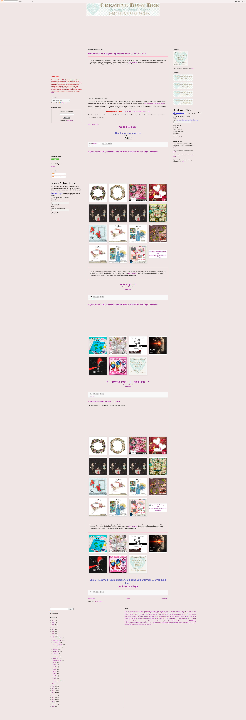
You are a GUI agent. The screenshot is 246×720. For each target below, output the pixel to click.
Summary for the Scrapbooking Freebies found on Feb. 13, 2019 (117, 53)
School (152, 621)
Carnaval (147, 613)
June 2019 (56, 651)
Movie (194, 616)
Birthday (163, 611)
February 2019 (57, 660)
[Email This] (103, 144)
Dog (136, 614)
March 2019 (56, 658)
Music (126, 618)
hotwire (136, 624)
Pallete (144, 618)
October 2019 (56, 642)
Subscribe (185, 621)
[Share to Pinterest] (111, 144)
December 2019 (57, 638)
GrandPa (146, 616)
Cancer (140, 613)
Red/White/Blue (140, 621)
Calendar (135, 613)
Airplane (141, 611)
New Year (131, 618)
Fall (156, 614)
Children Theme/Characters (164, 613)
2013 (53, 695)
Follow (53, 166)
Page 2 (129, 286)
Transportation (149, 622)
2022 (53, 629)
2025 (53, 622)
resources (142, 624)
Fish (170, 614)
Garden (191, 614)
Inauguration (166, 616)
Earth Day (143, 614)
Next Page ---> (127, 284)
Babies (154, 611)
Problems (190, 618)
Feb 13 (55, 671)
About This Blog (132, 62)
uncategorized (148, 624)
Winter (181, 622)
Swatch (131, 622)
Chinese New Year (177, 613)
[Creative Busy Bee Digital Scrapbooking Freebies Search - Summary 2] (55, 159)
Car (143, 613)
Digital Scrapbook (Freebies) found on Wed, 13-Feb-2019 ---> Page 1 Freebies (123, 151)
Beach (158, 611)
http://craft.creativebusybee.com (136, 111)
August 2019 (56, 647)
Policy (177, 618)
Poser (180, 618)
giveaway (127, 624)
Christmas (185, 613)
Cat (151, 613)
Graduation (135, 616)
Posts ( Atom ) (98, 601)
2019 (53, 636)
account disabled (192, 622)
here (52, 92)
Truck (154, 622)
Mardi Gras (186, 616)
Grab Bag (129, 616)
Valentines (164, 622)
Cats (154, 613)
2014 (53, 693)
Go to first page (127, 127)
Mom (191, 616)
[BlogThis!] (105, 144)
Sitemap (162, 621)
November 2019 (57, 640)
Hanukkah (152, 616)
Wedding (176, 622)
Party (153, 618)
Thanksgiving (142, 622)
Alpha (145, 611)
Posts (55, 174)
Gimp (194, 614)
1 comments (91, 298)
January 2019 (57, 681)
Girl (125, 616)
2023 (53, 627)
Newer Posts (91, 598)
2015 (53, 690)
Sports (166, 621)
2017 (53, 686)
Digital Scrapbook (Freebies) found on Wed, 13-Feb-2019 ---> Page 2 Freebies (123, 304)
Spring (170, 621)
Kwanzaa (177, 616)
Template (136, 622)
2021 (53, 631)
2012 (53, 697)
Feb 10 (55, 673)
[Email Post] (99, 143)
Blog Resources (174, 611)
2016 (53, 688)
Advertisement (135, 611)
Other (135, 618)
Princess (185, 618)
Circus (191, 613)
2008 (53, 706)
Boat (186, 611)
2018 (53, 683)
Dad (126, 614)
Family (160, 614)
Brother (127, 613)
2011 (53, 699)
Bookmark (191, 611)
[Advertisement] (123, 32)
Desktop (132, 614)
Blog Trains (182, 611)
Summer (127, 622)
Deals (128, 614)
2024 (53, 625)
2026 (53, 620)
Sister (158, 621)
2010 (53, 701)
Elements (152, 614)
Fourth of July (185, 614)
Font (172, 614)
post (192, 68)
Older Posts (164, 598)
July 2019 (55, 649)
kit (139, 624)
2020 (53, 634)
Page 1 (123, 286)
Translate (64, 103)
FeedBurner (70, 120)
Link (181, 616)
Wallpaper (170, 622)
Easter (147, 614)
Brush (130, 613)
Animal (149, 611)
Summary (94, 143)
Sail (149, 621)
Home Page (128, 289)
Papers (148, 618)
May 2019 (56, 653)
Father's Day (165, 614)
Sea (156, 621)
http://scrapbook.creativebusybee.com (154, 103)
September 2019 (57, 645)
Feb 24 (55, 664)
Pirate (174, 618)
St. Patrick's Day (176, 621)
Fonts (176, 614)
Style (182, 621)
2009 (53, 704)
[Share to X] (107, 144)
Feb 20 (55, 667)
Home (128, 598)
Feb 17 (55, 669)
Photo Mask (159, 618)
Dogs (139, 614)
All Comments (57, 177)
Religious (145, 621)
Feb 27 (55, 662)
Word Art (185, 622)
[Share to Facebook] (109, 144)
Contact (194, 613)
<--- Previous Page (116, 381)
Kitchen (172, 616)
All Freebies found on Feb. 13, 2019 (104, 401)
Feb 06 (55, 676)
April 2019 (56, 656)
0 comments (91, 145)
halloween (132, 624)
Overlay (139, 618)
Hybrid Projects (159, 616)
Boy (195, 611)
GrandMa (141, 616)
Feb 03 (55, 678)
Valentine (159, 622)
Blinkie (167, 611)
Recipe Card (132, 621)
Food (180, 614)
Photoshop (167, 618)
